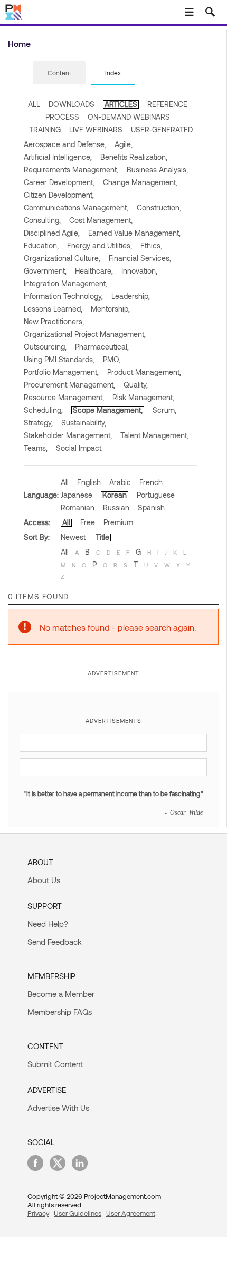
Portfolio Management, (61, 371)
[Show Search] (210, 12)
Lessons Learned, (53, 308)
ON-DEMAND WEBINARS (129, 116)
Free (87, 522)
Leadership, (130, 296)
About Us (43, 880)
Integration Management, (65, 283)
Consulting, (42, 220)
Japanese (76, 494)
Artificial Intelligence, (58, 156)
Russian (116, 507)
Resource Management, (64, 397)
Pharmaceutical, (102, 346)
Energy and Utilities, (99, 245)
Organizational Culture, (62, 258)
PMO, (111, 359)
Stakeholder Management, (68, 435)
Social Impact (78, 447)
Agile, (124, 144)
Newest (73, 536)
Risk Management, (143, 397)
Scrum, (164, 409)
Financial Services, (140, 258)
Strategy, (38, 422)
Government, (45, 270)
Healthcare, (94, 270)
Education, (41, 245)
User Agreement (130, 1213)
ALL (34, 104)
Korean (114, 494)
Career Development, (59, 182)
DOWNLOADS (71, 104)
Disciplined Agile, (52, 232)
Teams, (36, 447)
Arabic (120, 482)
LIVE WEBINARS (95, 129)
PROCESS (62, 116)
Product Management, (144, 371)
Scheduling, (43, 409)
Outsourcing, (45, 346)
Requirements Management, (71, 169)
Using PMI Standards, (59, 359)
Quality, (136, 384)
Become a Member (60, 994)
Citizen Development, (59, 194)
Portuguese (156, 494)
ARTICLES (121, 104)
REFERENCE (167, 104)
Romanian (77, 507)
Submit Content (55, 1064)
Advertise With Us (58, 1107)
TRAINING (45, 129)
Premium (118, 522)
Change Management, (140, 182)
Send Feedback (54, 941)
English (89, 482)
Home (19, 43)
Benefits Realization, (133, 156)
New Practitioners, (54, 321)
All (65, 482)
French (151, 482)
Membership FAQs (59, 1011)
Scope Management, (108, 409)
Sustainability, (83, 422)
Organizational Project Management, (85, 334)
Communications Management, (76, 207)
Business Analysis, (157, 169)
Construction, (159, 207)
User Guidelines (77, 1213)
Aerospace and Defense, (65, 144)
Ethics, (151, 245)
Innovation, (139, 270)
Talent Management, (154, 435)
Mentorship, (110, 308)
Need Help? (47, 923)
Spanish (151, 507)
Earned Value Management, (134, 232)
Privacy (38, 1213)
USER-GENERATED (162, 129)
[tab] (59, 73)
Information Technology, (63, 296)
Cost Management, (101, 220)
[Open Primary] (189, 12)
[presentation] (59, 72)
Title (102, 536)
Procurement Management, (69, 384)
